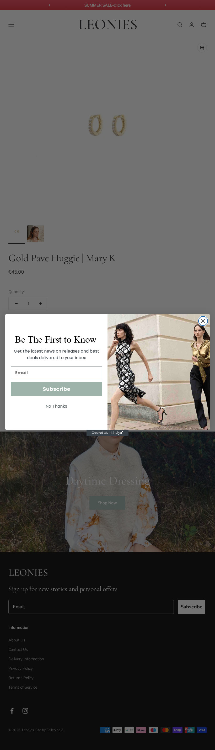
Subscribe (56, 389)
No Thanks (56, 406)
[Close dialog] (203, 321)
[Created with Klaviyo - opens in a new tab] (107, 433)
